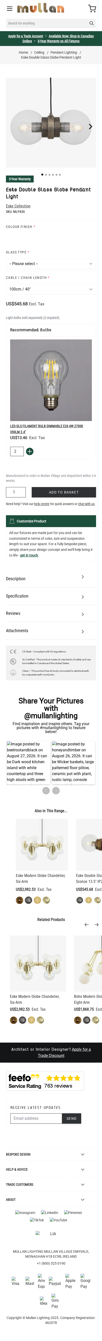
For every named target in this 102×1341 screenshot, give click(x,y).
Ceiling (39, 52)
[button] (42, 175)
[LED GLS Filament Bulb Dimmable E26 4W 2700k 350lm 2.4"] (51, 380)
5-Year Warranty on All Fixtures (58, 41)
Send (72, 1118)
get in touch (29, 555)
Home (23, 52)
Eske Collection (18, 206)
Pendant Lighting (64, 52)
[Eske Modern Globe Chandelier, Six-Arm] (42, 845)
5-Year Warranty (20, 179)
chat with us (86, 504)
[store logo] (40, 8)
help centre (42, 504)
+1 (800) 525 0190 (51, 1263)
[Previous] (88, 925)
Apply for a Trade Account (25, 36)
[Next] (98, 925)
